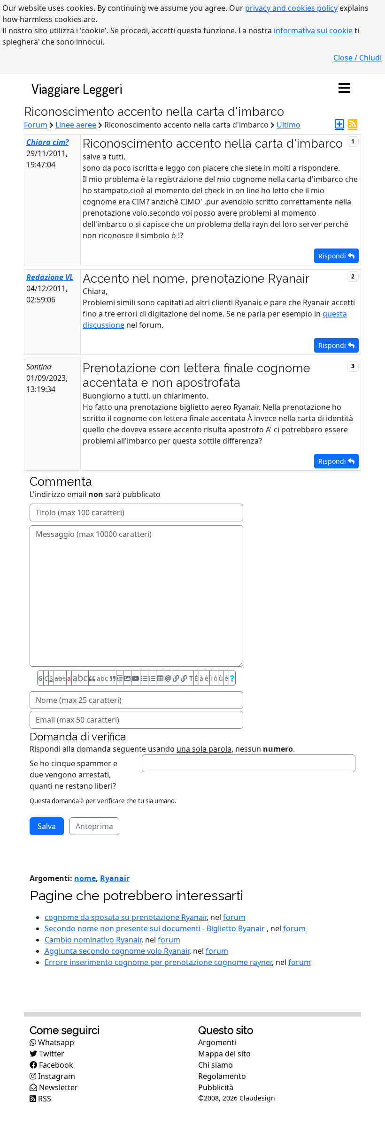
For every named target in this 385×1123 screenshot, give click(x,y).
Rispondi (333, 255)
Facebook (55, 1065)
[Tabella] (160, 678)
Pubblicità (215, 1087)
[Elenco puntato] (144, 678)
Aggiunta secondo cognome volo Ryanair (117, 951)
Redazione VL (49, 277)
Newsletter (57, 1087)
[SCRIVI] (339, 124)
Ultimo (288, 125)
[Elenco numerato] (152, 678)
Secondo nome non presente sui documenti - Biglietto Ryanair (156, 928)
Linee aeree (75, 125)
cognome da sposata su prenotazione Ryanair (126, 917)
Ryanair (115, 878)
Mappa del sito (224, 1053)
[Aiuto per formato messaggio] (232, 678)
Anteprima (94, 826)
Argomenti (217, 1042)
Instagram (55, 1076)
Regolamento (222, 1076)
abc (60, 678)
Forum (35, 125)
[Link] (176, 678)
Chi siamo (215, 1065)
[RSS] (352, 124)
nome (85, 878)
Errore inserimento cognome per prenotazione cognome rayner (158, 962)
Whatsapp (55, 1042)
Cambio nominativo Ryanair (93, 940)
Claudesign (257, 1097)
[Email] (168, 678)
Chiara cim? (47, 142)
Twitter (50, 1053)
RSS (43, 1098)
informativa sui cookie (313, 30)
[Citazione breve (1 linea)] (119, 678)
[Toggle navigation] (344, 88)
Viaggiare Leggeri (76, 88)
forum (234, 917)
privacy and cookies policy (291, 8)
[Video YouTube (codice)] (135, 678)
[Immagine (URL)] (127, 678)
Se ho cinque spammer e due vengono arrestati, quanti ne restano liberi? (73, 774)
